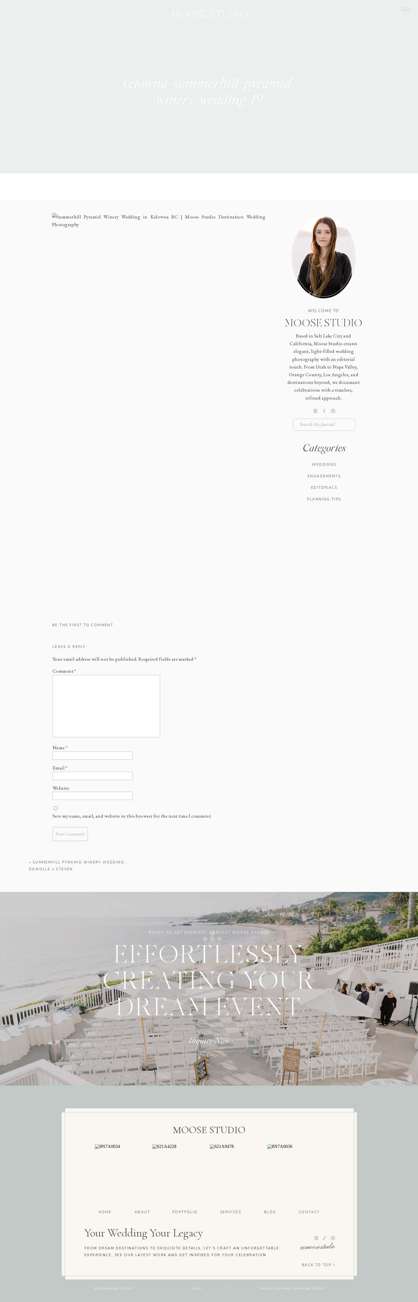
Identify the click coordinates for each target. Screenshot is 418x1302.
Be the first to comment (82, 625)
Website (61, 788)
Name (60, 747)
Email (60, 768)
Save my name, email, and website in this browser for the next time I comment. (132, 816)
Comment (64, 671)
